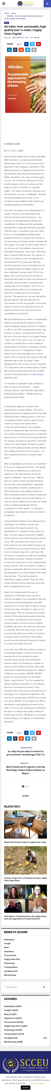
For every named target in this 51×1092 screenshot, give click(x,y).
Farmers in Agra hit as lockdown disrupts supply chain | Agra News (25, 879)
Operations (9, 951)
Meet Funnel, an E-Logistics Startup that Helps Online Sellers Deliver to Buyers (25, 770)
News (6, 22)
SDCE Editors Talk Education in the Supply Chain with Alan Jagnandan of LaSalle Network (25, 917)
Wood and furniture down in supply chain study (25, 842)
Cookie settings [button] (36, 1083)
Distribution (9, 940)
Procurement (10, 955)
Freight (7, 943)
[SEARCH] (44, 987)
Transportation (10, 967)
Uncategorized (10, 971)
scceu (8, 38)
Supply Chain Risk (12, 959)
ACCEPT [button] (25, 1088)
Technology (9, 963)
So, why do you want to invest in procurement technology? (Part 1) (25, 753)
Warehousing (10, 975)
